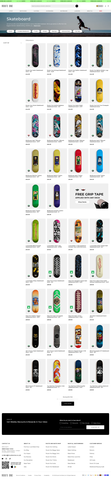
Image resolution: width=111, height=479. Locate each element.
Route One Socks (51, 463)
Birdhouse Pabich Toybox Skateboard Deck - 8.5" (54, 176)
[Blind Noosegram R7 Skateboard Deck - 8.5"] (100, 336)
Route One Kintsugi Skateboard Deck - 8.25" (56, 71)
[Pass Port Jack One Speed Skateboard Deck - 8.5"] (57, 301)
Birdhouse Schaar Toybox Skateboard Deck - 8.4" (97, 176)
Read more (37, 25)
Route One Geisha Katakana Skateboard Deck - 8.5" (55, 106)
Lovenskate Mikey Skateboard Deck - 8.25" (35, 281)
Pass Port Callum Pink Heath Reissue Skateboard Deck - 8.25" (99, 281)
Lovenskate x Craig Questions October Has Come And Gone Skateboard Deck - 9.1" (77, 246)
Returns (92, 450)
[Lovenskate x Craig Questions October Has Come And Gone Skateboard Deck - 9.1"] (78, 231)
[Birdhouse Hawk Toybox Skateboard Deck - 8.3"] (36, 196)
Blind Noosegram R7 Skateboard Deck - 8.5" (99, 351)
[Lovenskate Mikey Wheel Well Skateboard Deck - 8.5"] (100, 231)
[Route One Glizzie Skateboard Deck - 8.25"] (36, 90)
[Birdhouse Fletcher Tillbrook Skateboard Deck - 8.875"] (57, 126)
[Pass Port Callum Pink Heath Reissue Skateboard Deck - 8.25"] (100, 266)
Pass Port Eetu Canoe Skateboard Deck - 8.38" (75, 316)
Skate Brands (71, 463)
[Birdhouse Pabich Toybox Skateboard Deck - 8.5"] (57, 161)
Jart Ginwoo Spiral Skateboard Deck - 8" (56, 351)
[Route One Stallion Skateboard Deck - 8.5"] (78, 55)
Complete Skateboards (23, 31)
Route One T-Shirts (51, 460)
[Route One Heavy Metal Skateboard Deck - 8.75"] (78, 90)
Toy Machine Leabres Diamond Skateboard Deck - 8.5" (99, 386)
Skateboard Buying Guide (97, 466)
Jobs (25, 466)
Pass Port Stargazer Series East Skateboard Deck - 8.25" (77, 281)
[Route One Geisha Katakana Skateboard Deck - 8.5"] (57, 90)
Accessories (49, 11)
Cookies (30, 475)
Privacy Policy (37, 475)
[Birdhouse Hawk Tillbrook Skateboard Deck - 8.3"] (100, 126)
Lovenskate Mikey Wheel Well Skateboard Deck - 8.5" (99, 246)
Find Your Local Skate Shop (31, 446)
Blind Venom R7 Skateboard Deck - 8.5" (34, 386)
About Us (89, 11)
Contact (92, 446)
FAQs (91, 456)
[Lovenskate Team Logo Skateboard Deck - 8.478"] (57, 231)
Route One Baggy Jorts (52, 453)
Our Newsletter (28, 460)
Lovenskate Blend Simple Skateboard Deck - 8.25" (33, 246)
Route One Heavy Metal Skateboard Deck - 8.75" (75, 106)
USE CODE (15, 1)
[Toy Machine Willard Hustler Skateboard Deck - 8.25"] (78, 371)
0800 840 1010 (7, 449)
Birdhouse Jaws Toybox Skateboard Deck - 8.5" (75, 176)
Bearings (54, 31)
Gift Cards (92, 460)
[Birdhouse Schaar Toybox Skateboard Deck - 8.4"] (100, 161)
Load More (68, 403)
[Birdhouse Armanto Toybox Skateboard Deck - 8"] (57, 196)
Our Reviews (27, 456)
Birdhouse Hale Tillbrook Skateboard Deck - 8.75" (33, 141)
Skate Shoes (23, 11)
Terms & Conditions (20, 475)
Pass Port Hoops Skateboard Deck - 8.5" (55, 281)
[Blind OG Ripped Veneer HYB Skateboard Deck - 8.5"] (78, 336)
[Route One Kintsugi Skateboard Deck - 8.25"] (57, 55)
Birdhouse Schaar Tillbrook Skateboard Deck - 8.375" (76, 141)
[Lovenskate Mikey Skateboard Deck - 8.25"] (36, 266)
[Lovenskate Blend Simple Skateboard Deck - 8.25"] (36, 231)
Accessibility (46, 475)
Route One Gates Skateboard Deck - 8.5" (34, 71)
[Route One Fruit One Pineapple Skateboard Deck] (100, 90)
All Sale (70, 466)
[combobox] (54, 6)
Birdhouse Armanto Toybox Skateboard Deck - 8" (55, 211)
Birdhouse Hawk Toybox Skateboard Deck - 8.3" (33, 211)
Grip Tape (77, 31)
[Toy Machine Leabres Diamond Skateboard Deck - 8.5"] (100, 371)
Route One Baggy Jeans (53, 450)
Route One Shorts (51, 456)
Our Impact (27, 453)
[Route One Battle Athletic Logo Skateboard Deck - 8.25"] (100, 55)
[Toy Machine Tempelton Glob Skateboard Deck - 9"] (57, 371)
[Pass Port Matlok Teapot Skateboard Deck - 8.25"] (36, 301)
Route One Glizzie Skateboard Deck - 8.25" (34, 106)
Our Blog (26, 450)
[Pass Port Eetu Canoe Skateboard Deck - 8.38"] (78, 301)
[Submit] (76, 6)
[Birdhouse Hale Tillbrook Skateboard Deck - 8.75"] (36, 126)
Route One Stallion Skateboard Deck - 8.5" (77, 71)
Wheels (45, 31)
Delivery (92, 453)
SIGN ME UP (95, 427)
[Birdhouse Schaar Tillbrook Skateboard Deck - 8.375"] (78, 126)
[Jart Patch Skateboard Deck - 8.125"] (100, 301)
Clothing (36, 11)
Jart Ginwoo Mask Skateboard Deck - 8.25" (34, 351)
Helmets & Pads (66, 31)
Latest (11, 11)
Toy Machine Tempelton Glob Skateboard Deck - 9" (56, 386)
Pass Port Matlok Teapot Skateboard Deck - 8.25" (33, 316)
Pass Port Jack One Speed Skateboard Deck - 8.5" (55, 316)
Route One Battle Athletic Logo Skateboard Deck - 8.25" (99, 71)
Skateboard (63, 11)
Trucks (36, 31)
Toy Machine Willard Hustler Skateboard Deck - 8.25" (76, 386)
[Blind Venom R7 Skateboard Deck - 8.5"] (36, 371)
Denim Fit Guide (94, 463)
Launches (77, 11)
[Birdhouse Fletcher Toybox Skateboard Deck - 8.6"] (36, 161)
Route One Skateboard (52, 466)
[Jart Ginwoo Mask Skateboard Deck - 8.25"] (36, 336)
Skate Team (27, 463)
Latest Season (72, 446)
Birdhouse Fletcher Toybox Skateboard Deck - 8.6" (34, 176)
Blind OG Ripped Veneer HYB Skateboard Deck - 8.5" (77, 351)
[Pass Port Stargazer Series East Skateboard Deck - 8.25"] (78, 266)
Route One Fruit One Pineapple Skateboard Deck (99, 106)
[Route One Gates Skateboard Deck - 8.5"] (36, 55)
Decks (10, 31)
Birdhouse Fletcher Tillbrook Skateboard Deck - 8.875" (55, 141)
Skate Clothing (72, 450)
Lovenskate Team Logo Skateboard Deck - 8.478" (54, 246)
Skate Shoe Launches (74, 456)
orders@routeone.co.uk (11, 455)
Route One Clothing (51, 446)
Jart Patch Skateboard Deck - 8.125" (98, 316)
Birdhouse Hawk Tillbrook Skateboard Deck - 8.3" (97, 141)
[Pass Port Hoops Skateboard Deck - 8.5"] (57, 266)
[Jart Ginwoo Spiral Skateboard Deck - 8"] (57, 336)
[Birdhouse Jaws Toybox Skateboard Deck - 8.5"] (78, 161)
